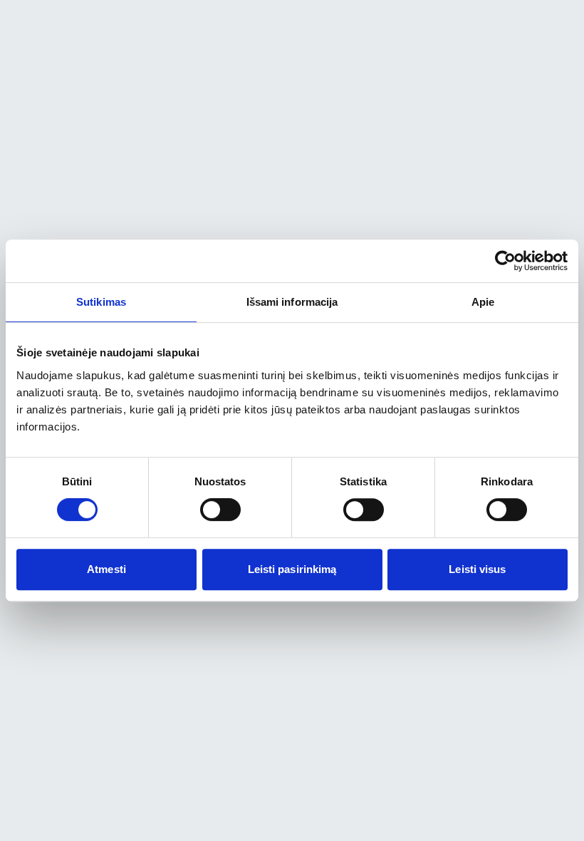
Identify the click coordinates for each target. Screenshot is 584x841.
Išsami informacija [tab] (292, 302)
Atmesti (106, 569)
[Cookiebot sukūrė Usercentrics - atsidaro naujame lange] (505, 261)
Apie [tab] (482, 302)
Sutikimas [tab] (101, 302)
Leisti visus (477, 569)
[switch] (220, 509)
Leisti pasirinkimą (292, 569)
